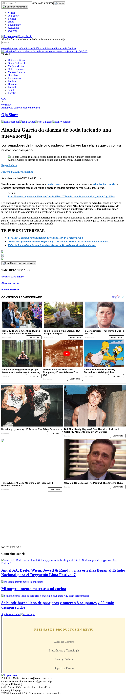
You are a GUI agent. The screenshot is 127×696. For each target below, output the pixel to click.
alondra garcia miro (12, 276)
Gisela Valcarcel (16, 63)
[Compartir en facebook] (10, 121)
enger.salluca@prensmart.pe (17, 171)
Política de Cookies (66, 48)
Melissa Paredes (16, 72)
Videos (11, 12)
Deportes (12, 30)
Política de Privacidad (44, 48)
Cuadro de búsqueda (42, 2)
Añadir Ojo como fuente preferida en (20, 107)
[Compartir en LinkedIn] (43, 121)
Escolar (12, 93)
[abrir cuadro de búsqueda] (59, 3)
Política (12, 81)
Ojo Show (13, 15)
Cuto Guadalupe (16, 69)
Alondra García (10, 283)
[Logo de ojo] (9, 36)
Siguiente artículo (10, 614)
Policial (12, 18)
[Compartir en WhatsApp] (61, 121)
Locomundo (14, 24)
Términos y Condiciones (20, 48)
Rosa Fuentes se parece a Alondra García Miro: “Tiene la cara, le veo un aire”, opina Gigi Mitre (61, 196)
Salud (11, 90)
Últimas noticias (16, 60)
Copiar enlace (28, 263)
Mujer (11, 21)
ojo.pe (4, 48)
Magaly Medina (16, 66)
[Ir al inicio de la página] (9, 541)
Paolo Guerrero (10, 289)
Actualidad (13, 27)
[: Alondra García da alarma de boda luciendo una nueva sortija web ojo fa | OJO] (44, 51)
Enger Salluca (9, 165)
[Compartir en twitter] (27, 121)
